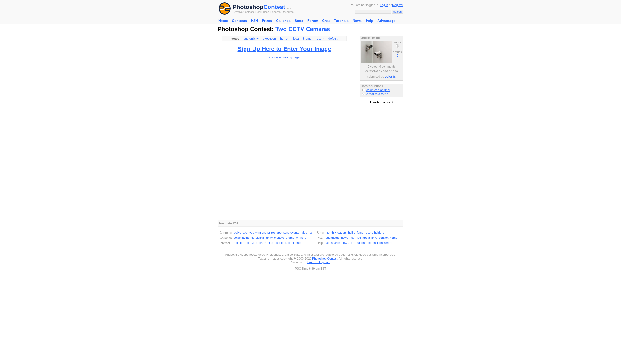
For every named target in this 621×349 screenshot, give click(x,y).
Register (397, 5)
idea (296, 38)
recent (320, 38)
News (357, 21)
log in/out (251, 243)
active (237, 232)
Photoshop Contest (324, 258)
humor (284, 38)
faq (359, 237)
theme (307, 38)
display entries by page (284, 57)
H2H (254, 21)
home (393, 237)
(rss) (352, 237)
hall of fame (355, 232)
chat (270, 243)
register (239, 243)
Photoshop (248, 7)
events (294, 232)
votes (237, 237)
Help (369, 21)
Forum (312, 21)
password (385, 243)
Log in (384, 5)
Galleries (283, 21)
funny (269, 237)
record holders (374, 232)
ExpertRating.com (318, 262)
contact (296, 243)
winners (260, 232)
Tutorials (341, 21)
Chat (326, 21)
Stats (299, 21)
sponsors (283, 232)
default (332, 38)
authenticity (251, 38)
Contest (274, 7)
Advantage (386, 21)
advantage (333, 237)
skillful (260, 237)
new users (348, 243)
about (366, 237)
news (344, 237)
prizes (271, 232)
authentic (248, 237)
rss (310, 232)
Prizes (267, 21)
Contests (239, 21)
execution (269, 38)
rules (304, 232)
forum (262, 243)
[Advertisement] (381, 126)
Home (223, 21)
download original (378, 90)
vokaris (390, 76)
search (335, 243)
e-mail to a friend (377, 94)
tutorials (362, 243)
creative (279, 237)
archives (248, 232)
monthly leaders (336, 232)
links (374, 237)
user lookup (282, 243)
